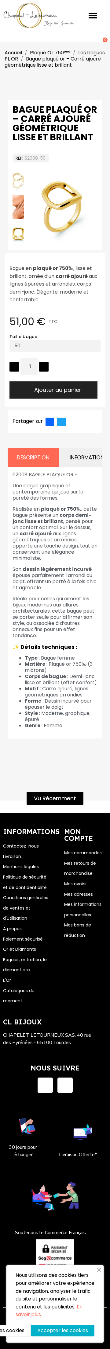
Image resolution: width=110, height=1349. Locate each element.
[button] (39, 207)
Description (33, 457)
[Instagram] (65, 1085)
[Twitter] (61, 422)
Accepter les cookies (62, 1330)
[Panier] (102, 36)
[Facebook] (50, 422)
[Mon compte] (82, 37)
